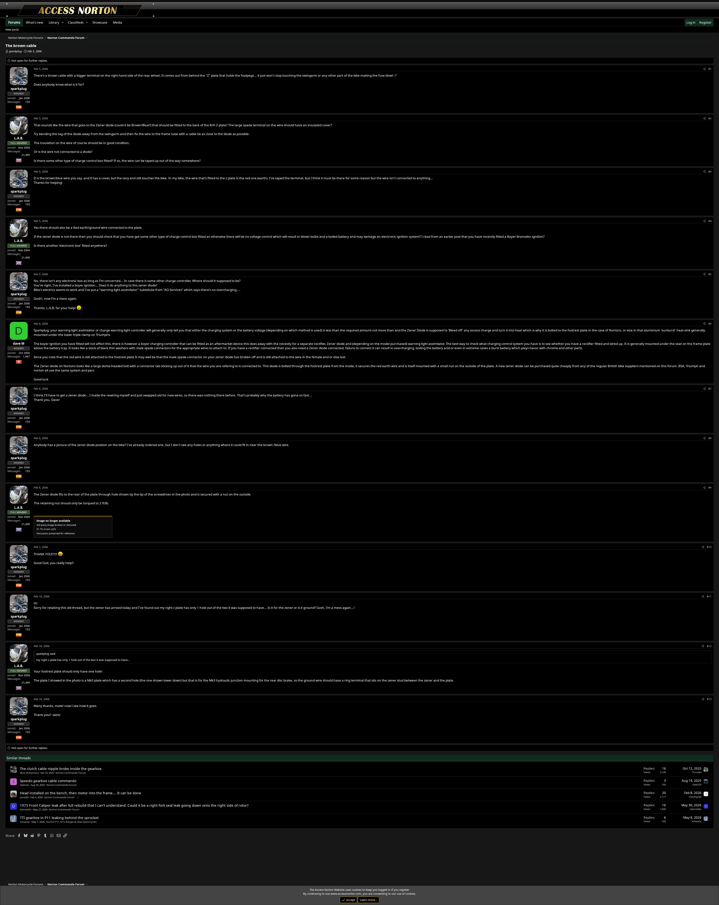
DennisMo (25, 809)
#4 (710, 221)
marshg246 (695, 796)
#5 (710, 274)
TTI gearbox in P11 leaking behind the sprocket (59, 817)
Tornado (696, 772)
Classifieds (76, 22)
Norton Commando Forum (71, 772)
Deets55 (696, 784)
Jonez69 (24, 797)
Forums (14, 22)
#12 (709, 646)
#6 (710, 323)
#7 (710, 388)
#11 (709, 596)
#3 (710, 171)
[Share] (704, 69)
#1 (710, 69)
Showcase (99, 22)
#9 (710, 487)
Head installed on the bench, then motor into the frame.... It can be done (80, 793)
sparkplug (15, 51)
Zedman (24, 785)
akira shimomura (29, 772)
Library (54, 22)
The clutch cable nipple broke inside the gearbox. (61, 768)
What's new (34, 22)
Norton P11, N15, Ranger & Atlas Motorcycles (71, 822)
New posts (12, 29)
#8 (710, 438)
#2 (710, 118)
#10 (709, 547)
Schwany (25, 822)
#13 (709, 699)
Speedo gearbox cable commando (48, 780)
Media (117, 22)
